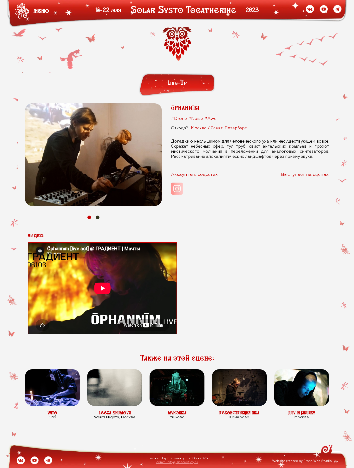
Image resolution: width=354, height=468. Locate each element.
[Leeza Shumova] (114, 372)
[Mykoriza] (177, 372)
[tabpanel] (93, 154)
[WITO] (52, 372)
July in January (301, 413)
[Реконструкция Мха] (239, 372)
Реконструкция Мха (239, 413)
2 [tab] (97, 217)
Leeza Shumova (115, 413)
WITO (52, 413)
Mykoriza (177, 413)
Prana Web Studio (317, 461)
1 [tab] (89, 217)
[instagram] (177, 188)
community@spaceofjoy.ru (177, 462)
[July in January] (301, 372)
